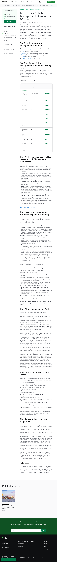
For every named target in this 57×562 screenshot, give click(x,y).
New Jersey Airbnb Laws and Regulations (9, 54)
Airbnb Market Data (21, 546)
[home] (4, 1)
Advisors (32, 541)
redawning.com (5, 543)
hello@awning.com (6, 545)
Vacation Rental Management (23, 541)
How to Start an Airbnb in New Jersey (9, 50)
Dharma (23, 56)
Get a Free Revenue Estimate (9, 559)
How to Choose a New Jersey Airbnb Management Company (10, 44)
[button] (10, 1)
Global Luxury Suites (26, 58)
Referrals (45, 546)
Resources (22, 9)
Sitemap (45, 543)
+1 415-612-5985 (5, 547)
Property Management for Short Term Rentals (35, 9)
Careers (45, 541)
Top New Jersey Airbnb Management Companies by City (10, 34)
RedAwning (23, 53)
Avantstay (23, 55)
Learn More (24, 96)
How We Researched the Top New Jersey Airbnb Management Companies (10, 39)
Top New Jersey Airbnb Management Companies (10, 31)
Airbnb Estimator (21, 543)
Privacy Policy (46, 549)
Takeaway (5, 57)
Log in (44, 1)
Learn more (51, 5)
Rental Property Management (23, 548)
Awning (22, 51)
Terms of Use (46, 548)
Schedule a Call (51, 1)
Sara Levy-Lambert (24, 22)
